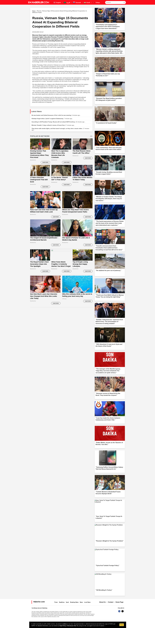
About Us (102, 602)
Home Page (119, 602)
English (58, 2)
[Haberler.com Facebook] (119, 612)
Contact (110, 602)
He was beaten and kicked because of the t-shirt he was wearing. (56, 115)
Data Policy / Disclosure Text (68, 625)
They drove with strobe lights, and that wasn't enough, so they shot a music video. (60, 129)
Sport (67, 602)
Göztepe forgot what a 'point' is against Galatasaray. (52, 118)
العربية (68, 2)
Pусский (78, 2)
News (81, 602)
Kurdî (88, 2)
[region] (77, 625)
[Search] (124, 2)
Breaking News (74, 602)
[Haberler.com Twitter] (122, 612)
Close (121, 624)
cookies (64, 624)
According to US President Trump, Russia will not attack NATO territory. (58, 122)
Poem (56, 602)
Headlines (61, 602)
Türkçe (97, 2)
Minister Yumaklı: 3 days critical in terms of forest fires (53, 125)
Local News (87, 602)
